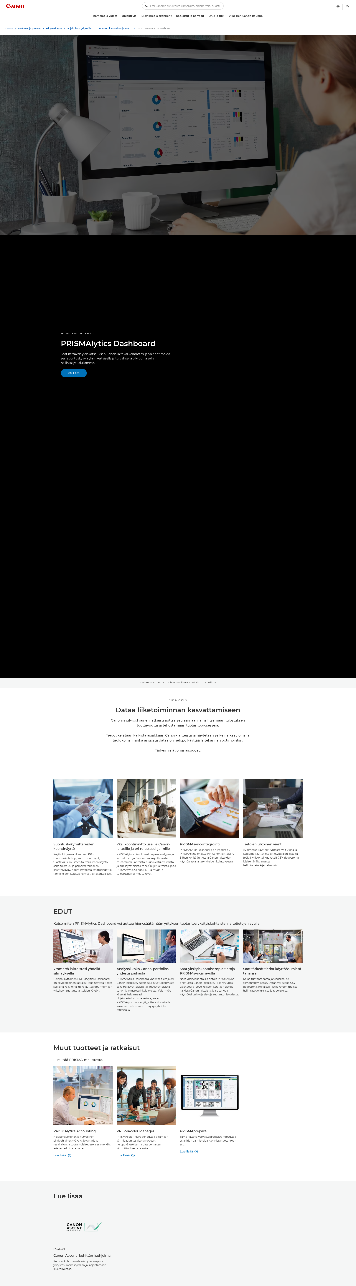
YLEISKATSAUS (178, 700)
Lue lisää (74, 373)
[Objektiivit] (137, 16)
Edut (161, 682)
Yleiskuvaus (147, 682)
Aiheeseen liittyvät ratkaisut (184, 682)
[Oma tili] (338, 7)
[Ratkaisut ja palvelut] (205, 16)
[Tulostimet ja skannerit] (173, 16)
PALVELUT (59, 1248)
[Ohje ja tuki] (225, 16)
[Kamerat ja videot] (118, 16)
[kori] (347, 7)
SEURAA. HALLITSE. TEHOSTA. (78, 333)
